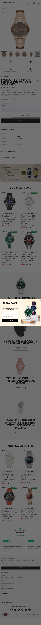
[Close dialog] (40, 300)
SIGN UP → (10, 320)
